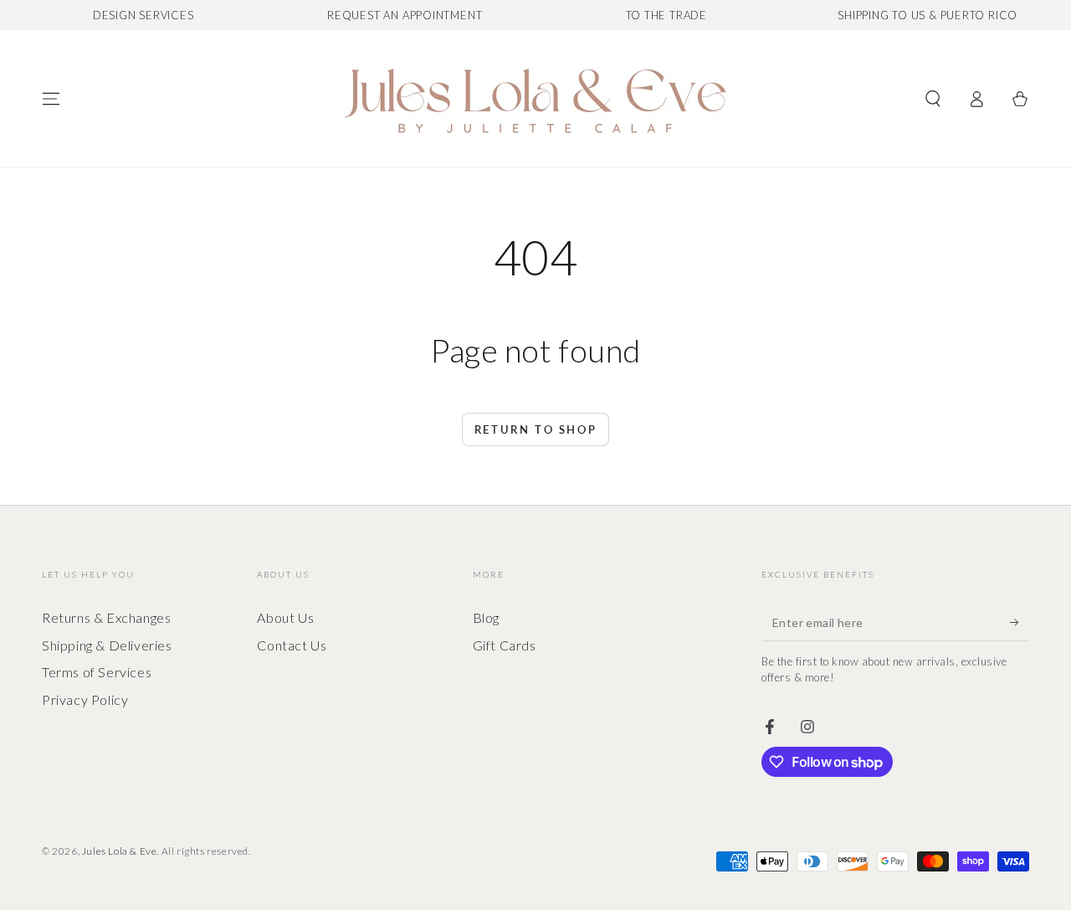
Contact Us (291, 645)
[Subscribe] (1019, 622)
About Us (285, 617)
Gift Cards (504, 645)
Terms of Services (96, 672)
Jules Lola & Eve (119, 851)
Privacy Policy (85, 699)
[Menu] (51, 98)
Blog (486, 617)
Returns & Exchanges (106, 617)
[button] (933, 98)
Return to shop (535, 429)
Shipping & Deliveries (107, 645)
